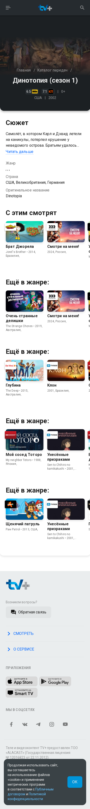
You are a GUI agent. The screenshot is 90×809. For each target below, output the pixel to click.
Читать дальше (19, 151)
